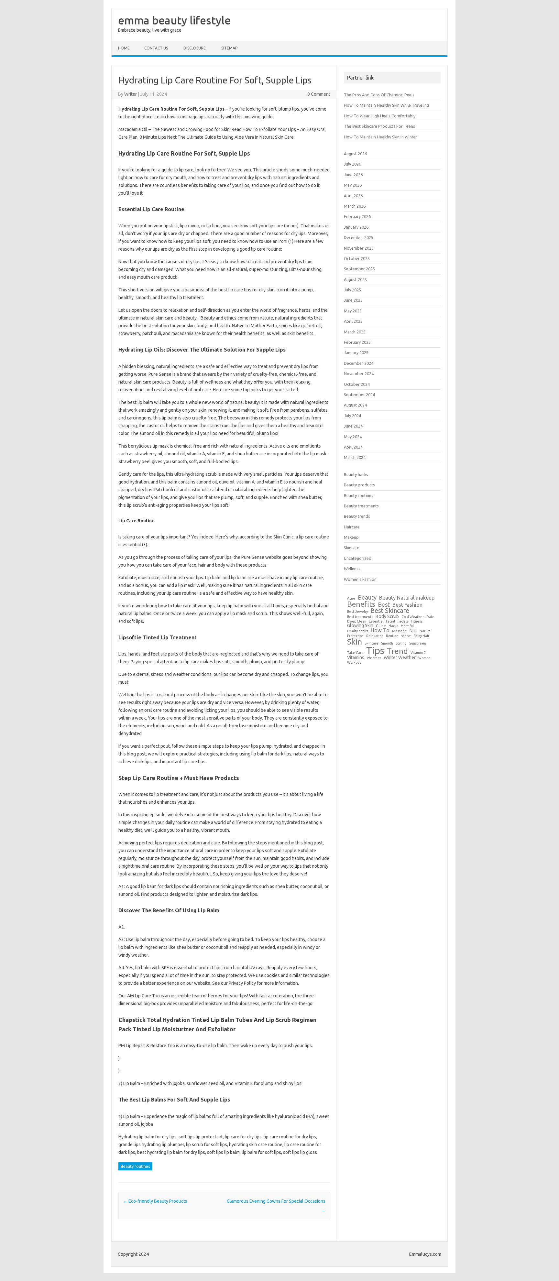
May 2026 (353, 185)
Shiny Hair (421, 636)
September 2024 (359, 394)
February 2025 (357, 342)
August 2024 (355, 405)
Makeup (351, 537)
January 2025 (356, 352)
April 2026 (353, 195)
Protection (355, 636)
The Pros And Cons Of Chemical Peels (379, 94)
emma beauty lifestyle (174, 20)
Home (124, 48)
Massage (399, 631)
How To (380, 630)
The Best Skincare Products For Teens (379, 126)
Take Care (355, 653)
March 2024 (355, 457)
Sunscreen (417, 643)
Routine (392, 636)
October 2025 (357, 258)
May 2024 (353, 436)
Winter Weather (400, 657)
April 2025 (353, 321)
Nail (413, 630)
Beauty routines (135, 1166)
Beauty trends (357, 516)
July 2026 (352, 164)
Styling (401, 643)
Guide (381, 626)
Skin (354, 642)
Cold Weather (412, 617)
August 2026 (355, 153)
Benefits (361, 604)
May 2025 (353, 311)
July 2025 (352, 290)
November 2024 (359, 373)
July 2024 (352, 415)
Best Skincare (389, 611)
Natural (426, 631)
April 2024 (353, 447)
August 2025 (355, 279)
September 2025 (359, 268)
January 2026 (356, 227)
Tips (375, 650)
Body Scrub (387, 616)
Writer (130, 94)
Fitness (416, 621)
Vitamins (355, 657)
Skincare (351, 547)
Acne (351, 598)
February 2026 (357, 216)
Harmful (407, 626)
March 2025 (355, 332)
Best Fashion (407, 604)
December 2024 (358, 363)
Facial (390, 621)
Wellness (352, 568)
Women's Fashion (360, 579)
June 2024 (353, 426)
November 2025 (359, 248)
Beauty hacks (356, 474)
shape (406, 636)
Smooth (387, 643)
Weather (374, 658)
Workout (354, 662)
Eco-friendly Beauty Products (155, 1201)
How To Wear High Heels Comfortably (379, 116)
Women (424, 658)
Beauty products (359, 485)
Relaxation (374, 636)
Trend (397, 651)
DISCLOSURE (194, 48)
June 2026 (353, 174)
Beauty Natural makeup (406, 597)
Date (430, 617)
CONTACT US (156, 48)
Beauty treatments (361, 506)
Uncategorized (357, 558)
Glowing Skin (360, 625)
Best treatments (360, 617)
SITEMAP (229, 48)
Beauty (367, 597)
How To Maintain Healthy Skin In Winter (380, 137)
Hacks (393, 626)
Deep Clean (356, 621)
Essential (376, 621)
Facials (403, 621)
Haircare (352, 527)
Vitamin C (418, 653)
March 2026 (355, 206)
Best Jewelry (357, 611)
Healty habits (357, 631)
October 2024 (357, 384)
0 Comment (318, 94)
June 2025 (353, 300)
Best (384, 604)
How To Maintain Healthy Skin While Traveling (386, 105)
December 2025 (358, 237)
